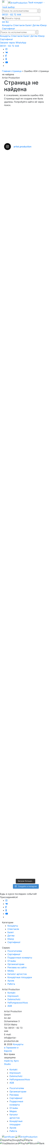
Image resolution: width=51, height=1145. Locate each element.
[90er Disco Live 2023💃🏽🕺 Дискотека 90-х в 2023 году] (25, 840)
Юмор (43, 25)
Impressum (13, 996)
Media (10, 970)
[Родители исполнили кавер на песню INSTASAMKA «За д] (25, 286)
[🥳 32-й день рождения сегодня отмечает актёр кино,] (25, 586)
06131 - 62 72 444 (11, 14)
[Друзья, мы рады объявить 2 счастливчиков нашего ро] (25, 778)
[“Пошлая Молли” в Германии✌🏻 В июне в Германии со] (25, 539)
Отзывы (11, 960)
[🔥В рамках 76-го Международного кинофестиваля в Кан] (25, 174)
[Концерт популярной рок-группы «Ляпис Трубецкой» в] (25, 233)
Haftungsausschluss (17, 1002)
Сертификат (8, 28)
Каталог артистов (17, 974)
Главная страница (11, 71)
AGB (9, 1005)
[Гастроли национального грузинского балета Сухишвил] (25, 453)
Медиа (13, 1111)
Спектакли (19, 25)
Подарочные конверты (19, 957)
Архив (10, 980)
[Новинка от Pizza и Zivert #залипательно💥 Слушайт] (25, 689)
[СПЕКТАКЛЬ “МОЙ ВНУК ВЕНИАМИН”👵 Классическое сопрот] (25, 350)
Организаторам (15, 964)
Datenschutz (13, 999)
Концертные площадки (19, 977)
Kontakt (11, 992)
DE (3, 22)
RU (7, 22)
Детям (36, 25)
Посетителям (14, 951)
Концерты (7, 25)
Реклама (14, 1094)
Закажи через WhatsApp (13, 42)
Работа (11, 984)
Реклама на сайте (17, 967)
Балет (28, 25)
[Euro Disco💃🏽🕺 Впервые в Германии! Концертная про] (25, 729)
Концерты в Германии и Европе (13, 1047)
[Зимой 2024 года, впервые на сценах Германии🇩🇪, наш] (25, 638)
